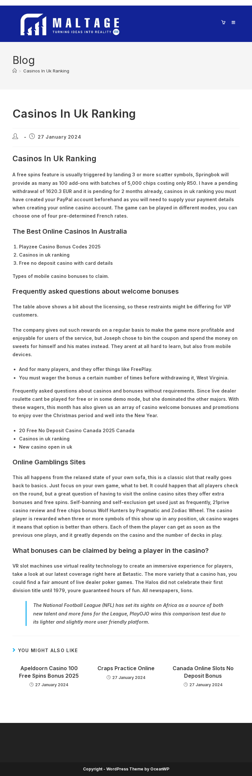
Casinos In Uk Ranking (46, 70)
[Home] (14, 70)
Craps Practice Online (126, 668)
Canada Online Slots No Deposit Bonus (203, 672)
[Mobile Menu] (231, 22)
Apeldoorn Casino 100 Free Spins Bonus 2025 (49, 672)
